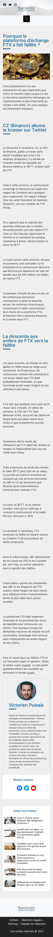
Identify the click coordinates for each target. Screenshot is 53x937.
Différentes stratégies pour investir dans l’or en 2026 (31, 883)
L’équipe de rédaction (33, 923)
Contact (13, 920)
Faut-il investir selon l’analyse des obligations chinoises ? (30, 820)
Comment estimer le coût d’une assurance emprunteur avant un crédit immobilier (31, 859)
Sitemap (13, 923)
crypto (30, 672)
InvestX (26, 665)
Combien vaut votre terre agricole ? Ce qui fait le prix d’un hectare (31, 846)
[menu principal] (26, 19)
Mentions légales (32, 920)
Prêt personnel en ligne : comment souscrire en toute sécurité (32, 872)
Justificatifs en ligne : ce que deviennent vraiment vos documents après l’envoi (30, 833)
